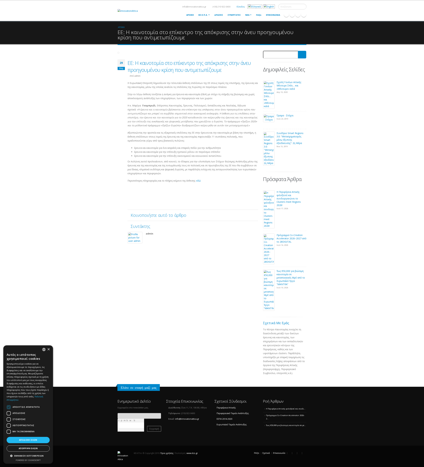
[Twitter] (292, 14)
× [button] (48, 349)
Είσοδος (241, 6)
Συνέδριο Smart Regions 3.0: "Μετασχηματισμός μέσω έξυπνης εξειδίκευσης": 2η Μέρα (290, 138)
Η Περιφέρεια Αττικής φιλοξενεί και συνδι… (285, 408)
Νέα (247, 15)
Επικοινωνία (273, 15)
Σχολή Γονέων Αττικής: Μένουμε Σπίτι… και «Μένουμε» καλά (289, 85)
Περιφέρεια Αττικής (226, 407)
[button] (28, 456)
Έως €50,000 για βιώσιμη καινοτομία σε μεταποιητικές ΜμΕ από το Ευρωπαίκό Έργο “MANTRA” (291, 277)
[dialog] (28, 404)
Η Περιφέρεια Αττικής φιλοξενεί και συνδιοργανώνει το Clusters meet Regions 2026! (289, 198)
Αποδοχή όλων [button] (28, 440)
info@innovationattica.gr (194, 6)
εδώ (198, 180)
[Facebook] (286, 14)
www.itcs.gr (192, 453)
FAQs (258, 15)
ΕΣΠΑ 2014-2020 (224, 419)
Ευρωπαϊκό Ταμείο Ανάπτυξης (232, 424)
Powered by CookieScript (28, 460)
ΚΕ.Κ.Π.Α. (203, 15)
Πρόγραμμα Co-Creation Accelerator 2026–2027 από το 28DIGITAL (291, 238)
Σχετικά (266, 453)
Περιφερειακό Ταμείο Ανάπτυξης (233, 413)
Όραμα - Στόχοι (285, 115)
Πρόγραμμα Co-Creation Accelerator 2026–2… (285, 417)
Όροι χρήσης (166, 453)
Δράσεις (218, 15)
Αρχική (190, 15)
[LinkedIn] (297, 14)
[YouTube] (303, 14)
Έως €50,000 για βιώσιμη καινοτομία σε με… (286, 425)
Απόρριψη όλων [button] (28, 448)
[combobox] (44, 349)
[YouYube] (304, 453)
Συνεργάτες (234, 15)
